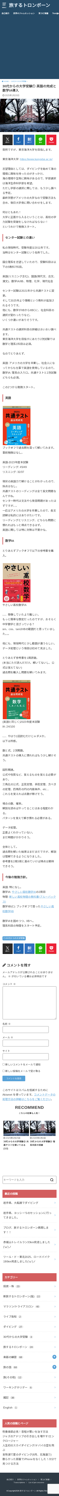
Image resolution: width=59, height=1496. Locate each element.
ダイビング (12, 1326)
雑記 (8, 1397)
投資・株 (11, 1286)
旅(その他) (12, 1377)
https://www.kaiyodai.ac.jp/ (36, 159)
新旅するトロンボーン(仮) (21, 1296)
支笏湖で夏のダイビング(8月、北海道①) (26, 1454)
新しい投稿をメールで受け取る (22, 1071)
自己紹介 (6, 13)
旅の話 (10, 1367)
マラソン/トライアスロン (21, 1306)
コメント (9, 984)
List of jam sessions (36, 1482)
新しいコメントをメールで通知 (22, 1064)
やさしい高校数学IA (24, 891)
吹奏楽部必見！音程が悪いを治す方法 (25, 1431)
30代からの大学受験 (15, 938)
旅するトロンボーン (29, 5)
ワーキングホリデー (17, 1387)
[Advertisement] (29, 48)
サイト (6, 1051)
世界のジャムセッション (24, 13)
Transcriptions (19, 1482)
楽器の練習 (12, 1357)
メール (7, 1037)
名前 (6, 1024)
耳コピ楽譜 (43, 13)
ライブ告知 (12, 1316)
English (10, 1407)
